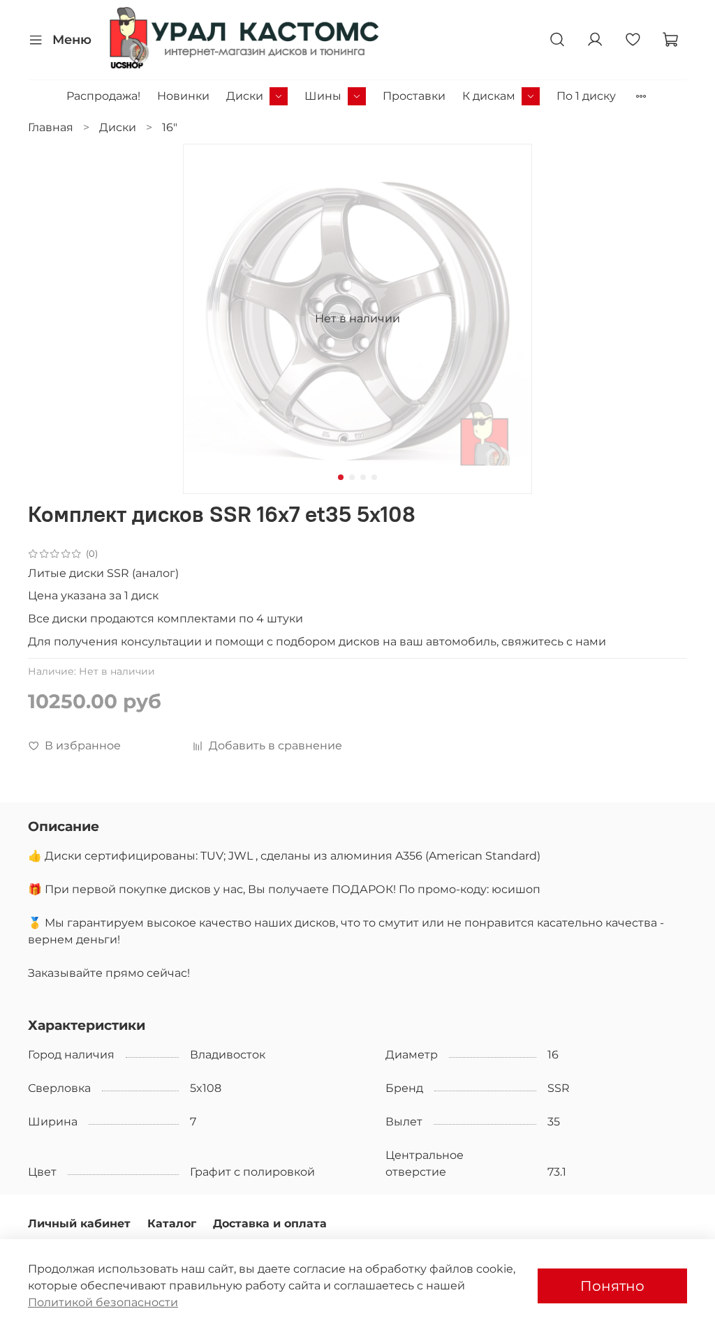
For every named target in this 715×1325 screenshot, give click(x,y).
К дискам (488, 96)
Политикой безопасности (103, 1302)
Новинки (183, 96)
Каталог (171, 1223)
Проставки (414, 96)
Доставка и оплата (270, 1223)
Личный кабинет (79, 1223)
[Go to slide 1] (341, 477)
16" (169, 127)
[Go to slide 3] (363, 477)
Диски (244, 96)
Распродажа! (103, 96)
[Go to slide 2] (352, 477)
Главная (50, 127)
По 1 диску (586, 96)
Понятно (612, 1286)
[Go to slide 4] (374, 477)
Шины (322, 96)
